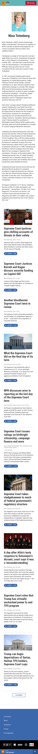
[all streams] (35, 751)
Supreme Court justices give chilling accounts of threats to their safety (18, 232)
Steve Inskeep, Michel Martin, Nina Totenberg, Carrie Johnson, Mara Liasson (18, 446)
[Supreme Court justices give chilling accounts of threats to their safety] (18, 217)
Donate (31, 3)
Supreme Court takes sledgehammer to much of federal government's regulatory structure (18, 499)
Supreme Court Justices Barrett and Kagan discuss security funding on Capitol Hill (18, 269)
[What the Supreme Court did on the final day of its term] (18, 342)
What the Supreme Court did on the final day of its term (18, 356)
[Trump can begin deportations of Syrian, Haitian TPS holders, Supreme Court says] (18, 643)
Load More (19, 695)
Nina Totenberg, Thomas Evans (12, 405)
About (6, 720)
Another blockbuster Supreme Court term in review (17, 303)
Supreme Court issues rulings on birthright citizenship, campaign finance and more (17, 436)
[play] (3, 752)
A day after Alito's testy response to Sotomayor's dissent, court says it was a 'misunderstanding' (19, 557)
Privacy (6, 729)
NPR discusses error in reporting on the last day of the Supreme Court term (18, 395)
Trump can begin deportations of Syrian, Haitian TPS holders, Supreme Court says (17, 659)
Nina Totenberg (8, 239)
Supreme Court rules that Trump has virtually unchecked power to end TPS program (18, 600)
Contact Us (7, 724)
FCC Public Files (8, 733)
